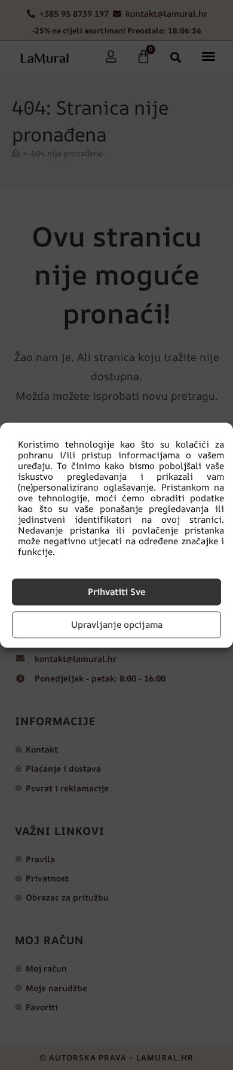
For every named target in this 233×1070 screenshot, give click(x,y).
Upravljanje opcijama (117, 624)
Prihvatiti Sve (116, 591)
